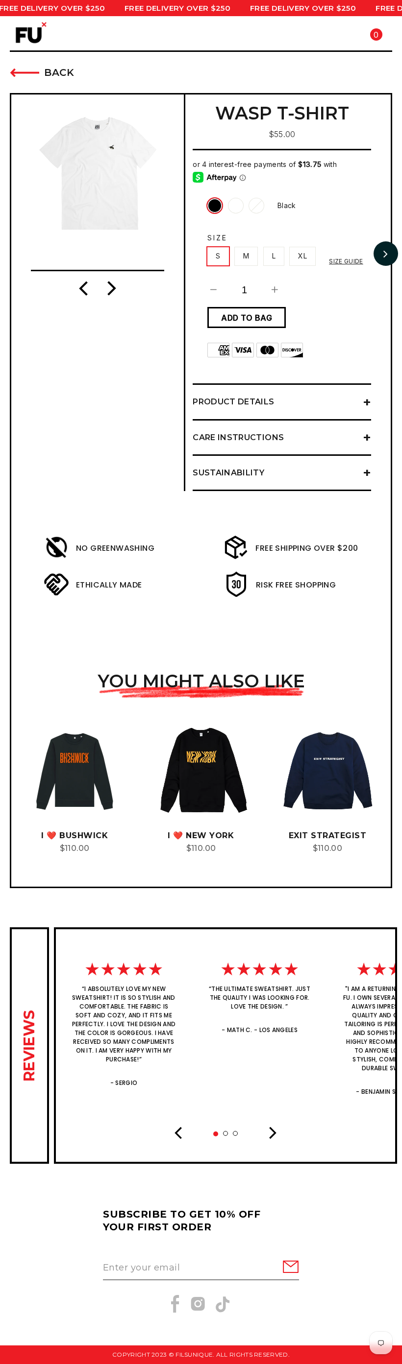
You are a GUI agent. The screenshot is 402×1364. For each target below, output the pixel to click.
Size (217, 238)
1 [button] (218, 1136)
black (214, 205)
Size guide (346, 261)
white (235, 205)
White (256, 205)
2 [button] (228, 1136)
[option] (98, 173)
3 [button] (238, 1136)
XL (302, 256)
